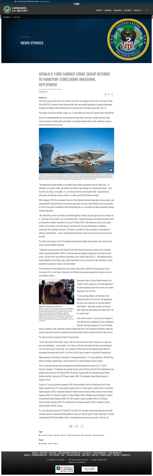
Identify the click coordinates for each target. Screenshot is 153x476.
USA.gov (27, 455)
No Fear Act (87, 453)
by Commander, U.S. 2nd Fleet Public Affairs (50, 89)
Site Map (117, 455)
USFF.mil (35, 453)
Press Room (127, 10)
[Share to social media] (109, 94)
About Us (99, 10)
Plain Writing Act (114, 453)
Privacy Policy (105, 455)
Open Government (99, 453)
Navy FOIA (52, 453)
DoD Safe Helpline (73, 455)
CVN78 (51, 443)
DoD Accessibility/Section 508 (69, 453)
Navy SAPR (86, 455)
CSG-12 (64, 435)
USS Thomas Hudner (100, 435)
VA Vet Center (54, 455)
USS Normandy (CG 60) (74, 435)
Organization (117, 10)
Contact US (126, 455)
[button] (45, 1)
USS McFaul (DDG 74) (87, 435)
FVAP (62, 455)
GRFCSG (58, 435)
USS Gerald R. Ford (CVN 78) (47, 435)
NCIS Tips (95, 455)
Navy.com (43, 453)
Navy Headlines (44, 443)
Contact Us (137, 10)
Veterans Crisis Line (39, 455)
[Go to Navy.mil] (76, 4)
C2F (57, 443)
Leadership (107, 10)
